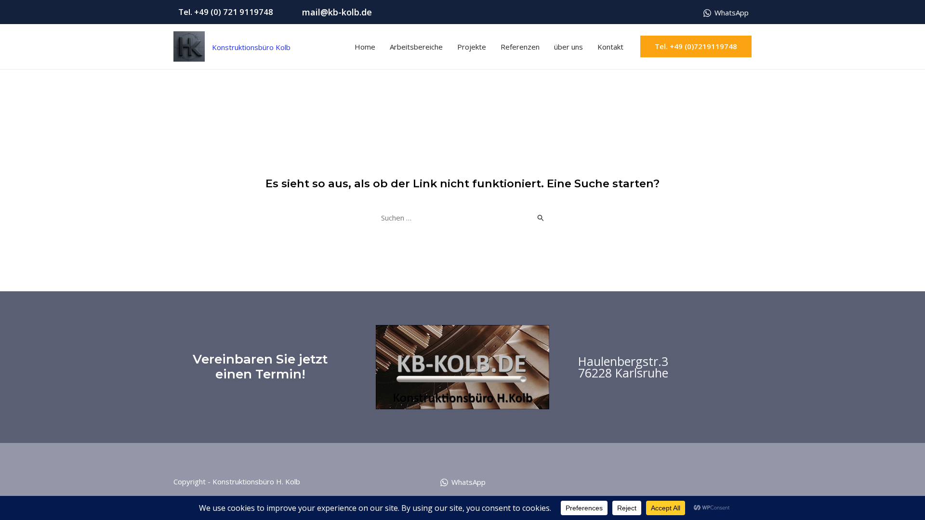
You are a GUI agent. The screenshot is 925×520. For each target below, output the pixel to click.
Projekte (471, 47)
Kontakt (610, 47)
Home (365, 47)
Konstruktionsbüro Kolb (222, 40)
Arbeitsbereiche (416, 47)
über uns (568, 47)
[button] (696, 46)
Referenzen (520, 47)
